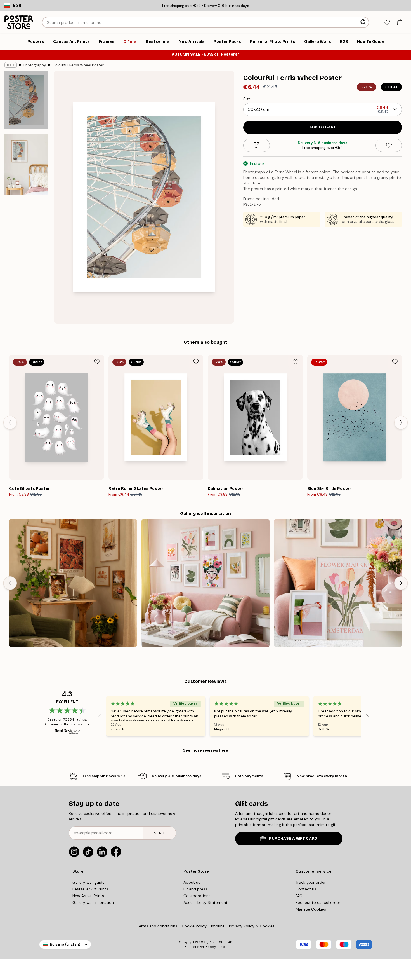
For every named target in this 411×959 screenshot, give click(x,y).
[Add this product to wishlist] (388, 145)
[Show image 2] (26, 164)
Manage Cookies (311, 909)
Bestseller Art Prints (90, 889)
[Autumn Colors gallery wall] (73, 583)
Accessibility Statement (205, 902)
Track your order (311, 882)
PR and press (195, 889)
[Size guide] (256, 145)
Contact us (306, 889)
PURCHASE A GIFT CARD (293, 838)
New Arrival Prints (88, 895)
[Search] (364, 22)
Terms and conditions (157, 925)
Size (247, 98)
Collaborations (197, 895)
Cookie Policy (194, 925)
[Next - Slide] (401, 422)
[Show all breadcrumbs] (10, 65)
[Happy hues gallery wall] (338, 583)
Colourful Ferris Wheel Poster (78, 65)
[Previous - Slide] (10, 422)
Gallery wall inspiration (93, 902)
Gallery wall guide (88, 882)
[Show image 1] (26, 100)
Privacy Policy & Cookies (252, 925)
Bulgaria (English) (65, 944)
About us (191, 882)
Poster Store (218, 942)
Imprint (218, 925)
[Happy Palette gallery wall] (205, 583)
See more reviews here (205, 750)
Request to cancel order (318, 902)
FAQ (299, 895)
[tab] (386, 22)
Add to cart (322, 127)
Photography (34, 65)
